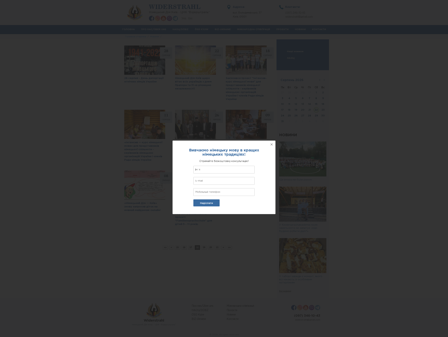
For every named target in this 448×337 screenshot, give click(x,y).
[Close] (271, 144)
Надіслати (206, 203)
